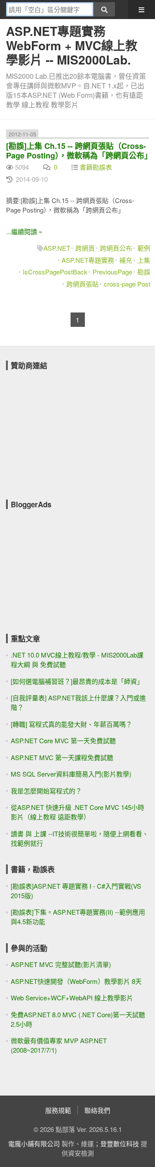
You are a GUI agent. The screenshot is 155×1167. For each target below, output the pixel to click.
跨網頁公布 (116, 247)
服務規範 (58, 1110)
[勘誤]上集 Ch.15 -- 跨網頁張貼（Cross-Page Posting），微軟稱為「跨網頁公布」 (79, 150)
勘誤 (143, 271)
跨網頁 (85, 247)
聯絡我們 (97, 1110)
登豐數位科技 (119, 1143)
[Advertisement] (70, 429)
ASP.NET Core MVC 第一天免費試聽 (63, 740)
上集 (143, 259)
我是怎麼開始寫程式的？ (46, 790)
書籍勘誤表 (96, 166)
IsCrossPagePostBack (55, 271)
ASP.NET (56, 247)
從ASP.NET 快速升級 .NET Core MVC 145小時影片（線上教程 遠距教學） (77, 812)
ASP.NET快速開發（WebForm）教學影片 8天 (76, 981)
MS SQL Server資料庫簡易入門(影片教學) (71, 773)
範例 (143, 247)
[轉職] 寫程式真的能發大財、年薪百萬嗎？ (71, 724)
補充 (125, 259)
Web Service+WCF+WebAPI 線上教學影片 (72, 997)
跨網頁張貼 (82, 283)
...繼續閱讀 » (24, 231)
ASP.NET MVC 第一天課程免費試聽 (62, 757)
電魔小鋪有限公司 (34, 1143)
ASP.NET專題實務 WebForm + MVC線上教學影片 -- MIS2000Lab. (71, 45)
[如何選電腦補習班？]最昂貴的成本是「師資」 (77, 681)
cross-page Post (127, 283)
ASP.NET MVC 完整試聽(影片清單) (61, 964)
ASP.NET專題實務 (88, 259)
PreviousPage (112, 271)
